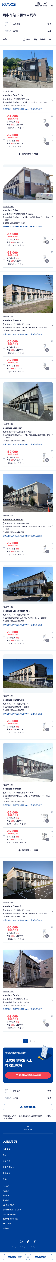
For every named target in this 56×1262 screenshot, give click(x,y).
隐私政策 (6, 1196)
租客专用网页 (8, 1167)
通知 (5, 1155)
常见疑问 (6, 1173)
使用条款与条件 (8, 1205)
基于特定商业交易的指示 (12, 1210)
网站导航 (6, 1228)
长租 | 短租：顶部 (9, 1116)
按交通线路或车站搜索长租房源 (30, 1116)
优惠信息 (6, 1149)
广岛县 (48, 1116)
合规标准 (6, 1200)
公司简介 (6, 1186)
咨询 (5, 1179)
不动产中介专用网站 (10, 1219)
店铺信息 (6, 1161)
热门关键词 (7, 1224)
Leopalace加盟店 (9, 1214)
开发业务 (6, 1191)
